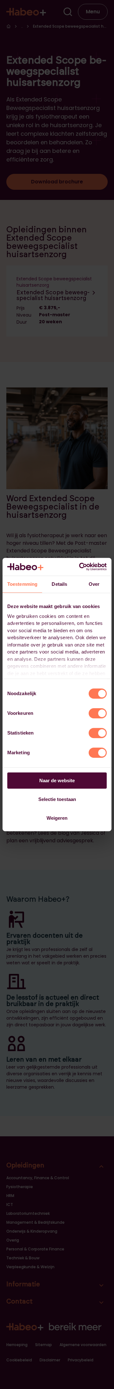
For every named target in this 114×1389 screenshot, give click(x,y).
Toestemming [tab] (22, 584)
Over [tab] (94, 584)
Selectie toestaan (57, 799)
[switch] (98, 713)
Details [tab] (59, 584)
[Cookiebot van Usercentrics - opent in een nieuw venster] (80, 567)
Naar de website (57, 780)
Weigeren (57, 818)
